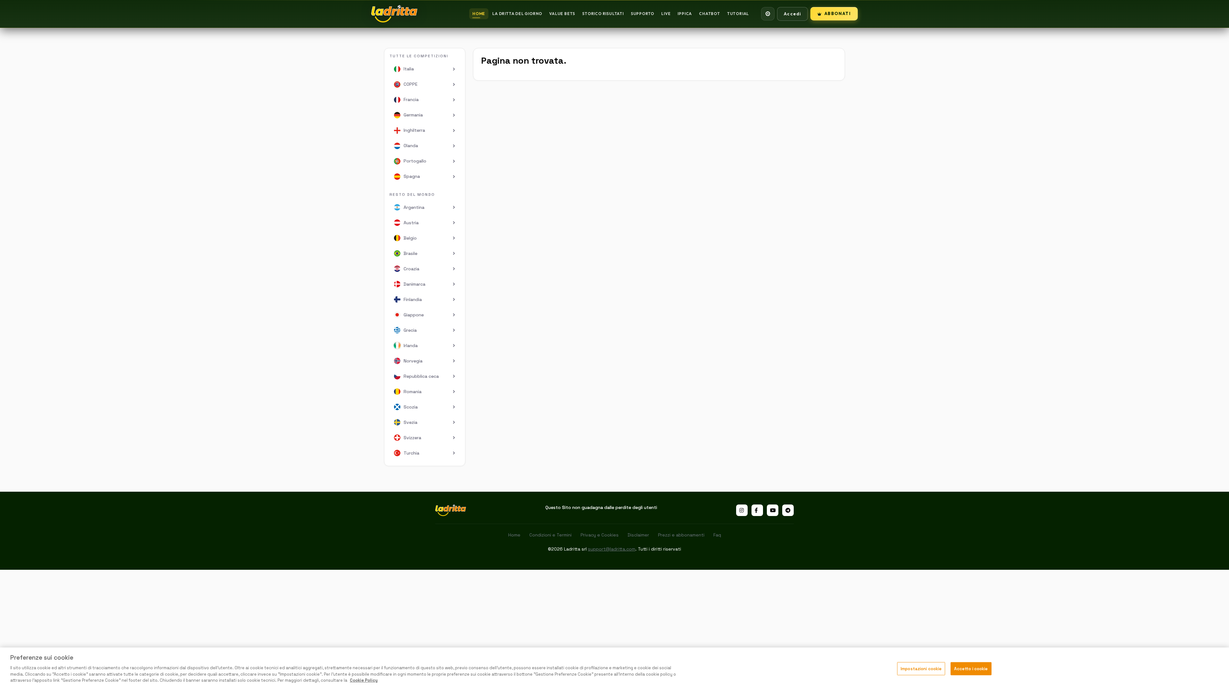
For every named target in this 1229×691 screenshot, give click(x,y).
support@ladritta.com (611, 549)
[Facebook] (757, 510)
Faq (717, 535)
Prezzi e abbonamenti (681, 535)
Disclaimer (638, 535)
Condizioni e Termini (550, 535)
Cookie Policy (364, 680)
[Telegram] (788, 510)
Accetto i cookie (971, 668)
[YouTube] (772, 510)
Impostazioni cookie (921, 668)
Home (514, 535)
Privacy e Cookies (600, 535)
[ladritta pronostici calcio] (394, 13)
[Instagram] (742, 510)
